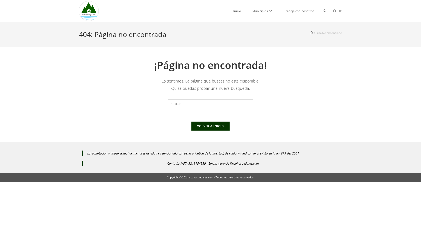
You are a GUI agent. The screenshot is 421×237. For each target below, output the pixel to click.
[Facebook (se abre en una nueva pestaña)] (334, 11)
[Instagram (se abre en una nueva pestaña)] (341, 11)
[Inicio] (311, 33)
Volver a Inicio (210, 126)
